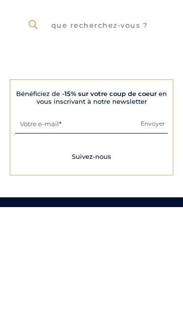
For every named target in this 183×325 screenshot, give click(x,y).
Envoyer (153, 123)
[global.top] (173, 260)
